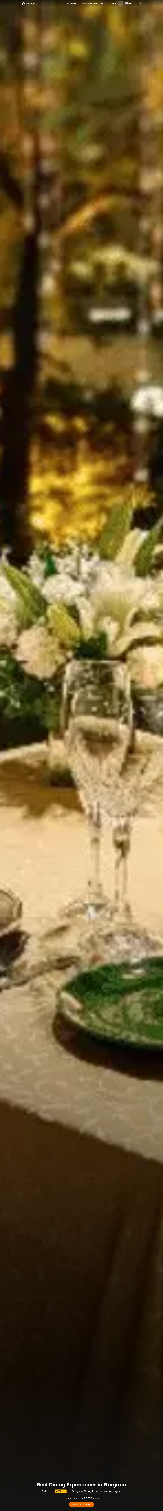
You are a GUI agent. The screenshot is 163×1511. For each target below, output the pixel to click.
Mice (114, 3)
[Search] (120, 3)
